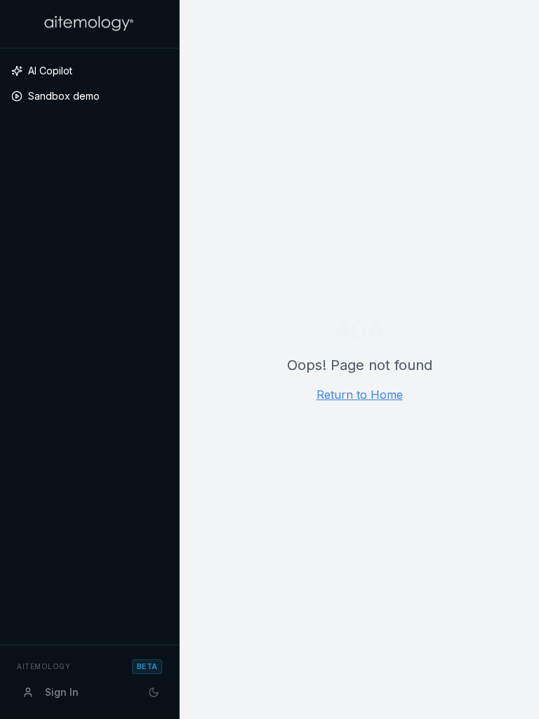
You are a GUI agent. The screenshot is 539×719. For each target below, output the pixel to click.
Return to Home (360, 395)
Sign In (62, 692)
